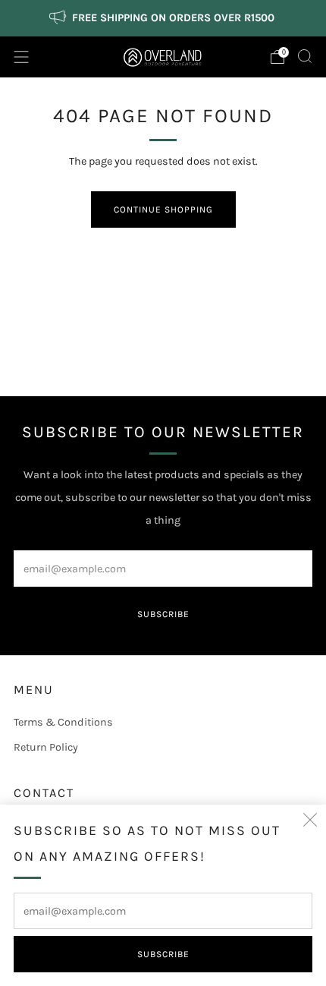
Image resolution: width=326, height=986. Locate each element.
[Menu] (21, 57)
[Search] (304, 56)
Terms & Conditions (63, 722)
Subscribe (163, 954)
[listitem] (163, 18)
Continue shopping (163, 209)
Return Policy (46, 747)
